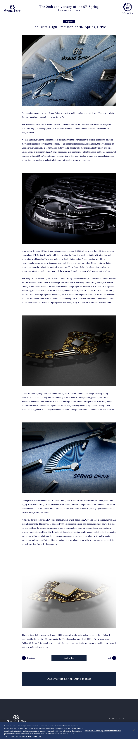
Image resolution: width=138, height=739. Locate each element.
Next (109, 658)
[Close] (134, 730)
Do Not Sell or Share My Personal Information (103, 731)
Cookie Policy (37, 736)
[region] (69, 730)
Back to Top (69, 658)
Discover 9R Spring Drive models (69, 678)
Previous (31, 658)
